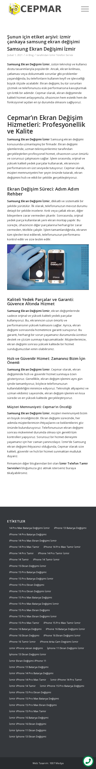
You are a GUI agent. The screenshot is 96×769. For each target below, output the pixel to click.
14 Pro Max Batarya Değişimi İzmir (29, 528)
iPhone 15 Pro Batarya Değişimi (27, 572)
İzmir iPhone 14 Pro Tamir (66, 679)
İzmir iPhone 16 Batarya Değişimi (28, 717)
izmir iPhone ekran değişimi (26, 648)
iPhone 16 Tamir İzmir (22, 641)
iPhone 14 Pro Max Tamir (24, 546)
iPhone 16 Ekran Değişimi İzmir (62, 635)
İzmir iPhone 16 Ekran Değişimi (27, 723)
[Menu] (83, 9)
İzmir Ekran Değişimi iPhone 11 (27, 660)
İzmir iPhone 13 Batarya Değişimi (28, 667)
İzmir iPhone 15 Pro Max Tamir (27, 711)
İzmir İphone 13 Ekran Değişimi (27, 736)
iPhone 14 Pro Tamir (21, 553)
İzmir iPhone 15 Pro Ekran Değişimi (30, 692)
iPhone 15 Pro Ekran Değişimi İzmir (30, 591)
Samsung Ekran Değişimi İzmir (41, 49)
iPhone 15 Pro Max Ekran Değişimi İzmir (33, 616)
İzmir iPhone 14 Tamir (22, 685)
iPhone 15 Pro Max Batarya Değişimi (30, 597)
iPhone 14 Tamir (19, 559)
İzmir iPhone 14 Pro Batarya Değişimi (31, 673)
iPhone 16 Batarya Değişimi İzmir (65, 629)
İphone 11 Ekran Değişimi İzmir (65, 648)
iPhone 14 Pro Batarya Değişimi (27, 534)
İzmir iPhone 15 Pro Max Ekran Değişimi (33, 705)
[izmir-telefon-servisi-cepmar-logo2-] (39, 9)
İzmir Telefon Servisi (61, 55)
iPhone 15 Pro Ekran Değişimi (26, 584)
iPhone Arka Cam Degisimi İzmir (59, 641)
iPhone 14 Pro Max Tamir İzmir (62, 546)
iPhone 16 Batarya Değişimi (25, 629)
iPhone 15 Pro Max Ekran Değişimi (29, 610)
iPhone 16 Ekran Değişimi (24, 635)
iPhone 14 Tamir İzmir (46, 559)
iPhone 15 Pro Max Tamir (24, 622)
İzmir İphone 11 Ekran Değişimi (27, 730)
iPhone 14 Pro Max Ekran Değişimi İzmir (33, 540)
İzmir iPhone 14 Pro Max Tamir (27, 679)
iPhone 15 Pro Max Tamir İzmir (62, 622)
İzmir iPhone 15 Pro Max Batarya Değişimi (34, 698)
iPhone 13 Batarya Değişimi (70, 528)
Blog (31, 55)
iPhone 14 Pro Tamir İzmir (53, 553)
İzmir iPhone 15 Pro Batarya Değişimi (62, 685)
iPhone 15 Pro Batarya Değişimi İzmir (31, 578)
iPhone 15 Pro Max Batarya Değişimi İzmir (34, 603)
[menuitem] (83, 9)
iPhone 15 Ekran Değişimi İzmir (27, 566)
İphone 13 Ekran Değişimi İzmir (27, 654)
